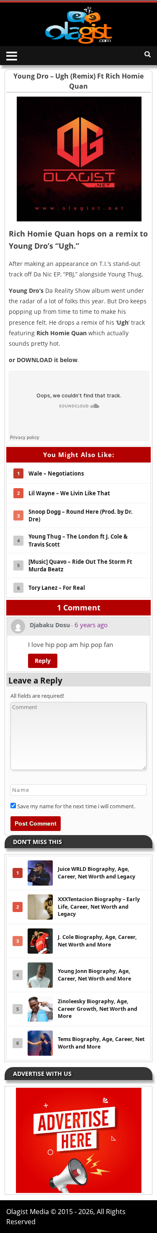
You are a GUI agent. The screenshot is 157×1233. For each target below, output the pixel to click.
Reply (43, 661)
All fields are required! (37, 695)
